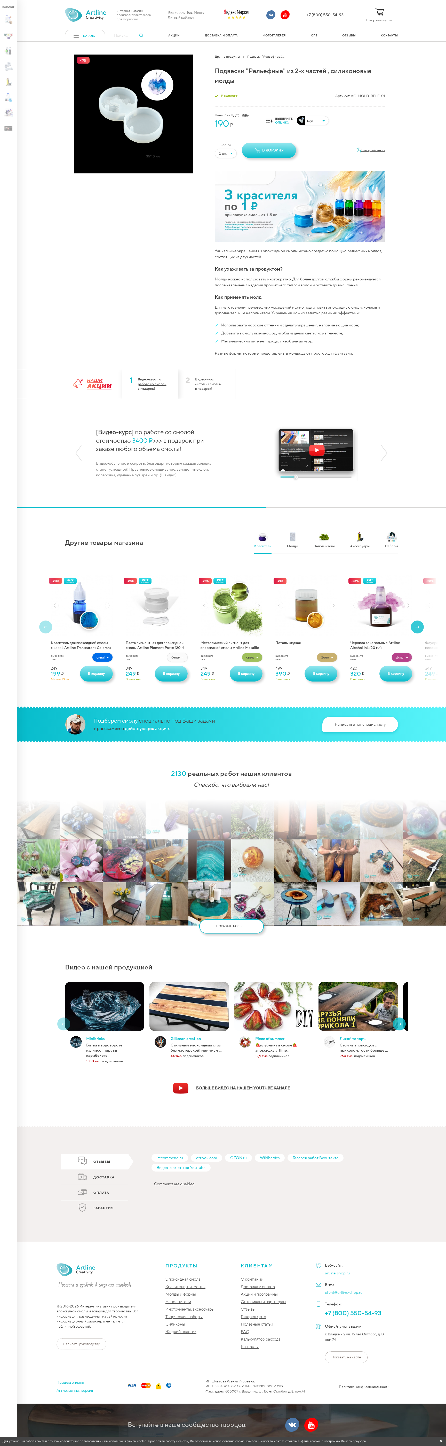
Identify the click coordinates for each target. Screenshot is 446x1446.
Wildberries (270, 1157)
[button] (78, 453)
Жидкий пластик (180, 1331)
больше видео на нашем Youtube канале (243, 1088)
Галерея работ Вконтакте (315, 1157)
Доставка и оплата (258, 1286)
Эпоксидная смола (183, 1279)
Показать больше (231, 926)
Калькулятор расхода (261, 1339)
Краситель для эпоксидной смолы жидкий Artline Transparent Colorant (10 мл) (81, 644)
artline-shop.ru (337, 1273)
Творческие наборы (184, 1316)
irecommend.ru (170, 1157)
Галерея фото (253, 1316)
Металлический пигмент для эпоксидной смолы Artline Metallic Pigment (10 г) (230, 644)
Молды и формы (180, 1294)
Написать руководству (81, 1344)
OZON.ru (238, 1157)
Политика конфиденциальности (364, 1386)
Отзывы (248, 1309)
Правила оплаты (70, 1382)
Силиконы (175, 1324)
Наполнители (178, 1301)
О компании (252, 1279)
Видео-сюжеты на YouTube (181, 1167)
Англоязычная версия (75, 1390)
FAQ (245, 1331)
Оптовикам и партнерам (263, 1301)
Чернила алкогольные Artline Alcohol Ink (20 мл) (375, 644)
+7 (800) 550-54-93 (325, 15)
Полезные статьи (257, 1324)
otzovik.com (206, 1157)
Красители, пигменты (185, 1286)
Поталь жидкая (288, 642)
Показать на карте (346, 1357)
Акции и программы (259, 1294)
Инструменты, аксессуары (189, 1309)
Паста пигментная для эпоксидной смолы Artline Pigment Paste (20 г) (155, 644)
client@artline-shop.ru (344, 1292)
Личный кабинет (181, 17)
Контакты (250, 1346)
